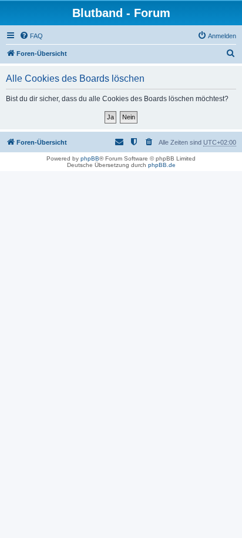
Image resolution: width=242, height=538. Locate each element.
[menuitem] (31, 36)
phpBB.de (162, 165)
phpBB (89, 158)
